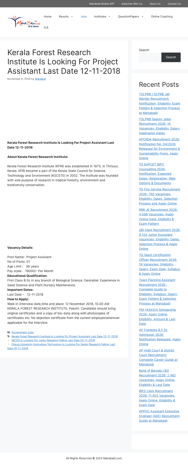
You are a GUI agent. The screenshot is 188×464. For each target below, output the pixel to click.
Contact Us (174, 3)
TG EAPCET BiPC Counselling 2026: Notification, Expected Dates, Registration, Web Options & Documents (157, 174)
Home (48, 16)
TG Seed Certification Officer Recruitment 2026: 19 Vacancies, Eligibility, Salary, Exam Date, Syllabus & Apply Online (159, 264)
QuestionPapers (128, 16)
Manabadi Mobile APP (101, 3)
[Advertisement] (64, 113)
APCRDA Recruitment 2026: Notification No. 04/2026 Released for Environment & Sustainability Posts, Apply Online (159, 149)
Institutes (100, 16)
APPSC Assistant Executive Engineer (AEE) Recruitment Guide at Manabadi (159, 415)
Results (64, 16)
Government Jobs (23, 332)
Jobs (84, 16)
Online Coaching (162, 16)
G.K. (46, 27)
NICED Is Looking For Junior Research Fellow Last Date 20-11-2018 (53, 340)
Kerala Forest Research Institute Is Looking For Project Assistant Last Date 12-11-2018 (65, 336)
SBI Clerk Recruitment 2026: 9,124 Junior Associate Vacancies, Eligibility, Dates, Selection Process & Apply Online (159, 239)
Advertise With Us (132, 3)
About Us (155, 3)
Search (144, 50)
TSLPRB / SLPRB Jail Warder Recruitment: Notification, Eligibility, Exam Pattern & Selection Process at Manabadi (159, 103)
